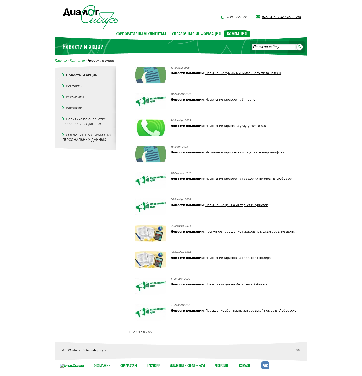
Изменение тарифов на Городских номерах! (239, 257)
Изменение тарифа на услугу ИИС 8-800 (235, 126)
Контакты (74, 86)
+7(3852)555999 (236, 17)
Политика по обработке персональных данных (84, 121)
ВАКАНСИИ (153, 365)
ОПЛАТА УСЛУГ (128, 365)
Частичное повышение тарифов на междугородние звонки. (251, 231)
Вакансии (74, 108)
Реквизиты (75, 97)
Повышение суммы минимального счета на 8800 (243, 73)
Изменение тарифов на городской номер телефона (244, 152)
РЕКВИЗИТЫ (222, 365)
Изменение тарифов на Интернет (231, 99)
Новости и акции (82, 75)
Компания (77, 60)
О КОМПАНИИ (102, 365)
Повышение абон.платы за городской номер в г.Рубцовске (250, 310)
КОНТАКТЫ (245, 365)
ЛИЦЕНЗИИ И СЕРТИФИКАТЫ (187, 365)
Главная (61, 60)
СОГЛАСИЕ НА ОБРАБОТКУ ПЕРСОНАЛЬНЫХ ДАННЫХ (86, 137)
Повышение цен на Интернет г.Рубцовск (236, 205)
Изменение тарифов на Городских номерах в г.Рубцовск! (249, 178)
